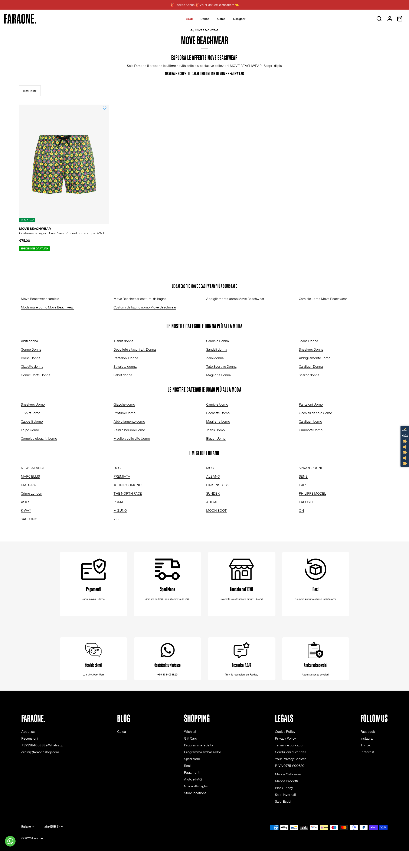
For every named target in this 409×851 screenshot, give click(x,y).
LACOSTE (306, 502)
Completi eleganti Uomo (39, 438)
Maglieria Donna (218, 375)
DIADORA (28, 485)
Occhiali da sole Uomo (315, 413)
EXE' (302, 485)
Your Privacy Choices (291, 759)
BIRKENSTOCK (217, 485)
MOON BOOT (216, 510)
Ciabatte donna (32, 366)
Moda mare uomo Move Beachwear (47, 307)
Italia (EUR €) (51, 826)
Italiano (26, 826)
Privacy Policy (285, 738)
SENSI (303, 476)
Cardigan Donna (311, 366)
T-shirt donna (123, 341)
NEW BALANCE (33, 468)
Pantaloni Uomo (311, 404)
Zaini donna (215, 358)
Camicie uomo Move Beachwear (323, 299)
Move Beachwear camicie (40, 299)
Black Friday (284, 788)
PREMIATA (122, 476)
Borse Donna (30, 358)
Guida (121, 731)
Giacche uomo (124, 404)
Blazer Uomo (216, 438)
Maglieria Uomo (218, 421)
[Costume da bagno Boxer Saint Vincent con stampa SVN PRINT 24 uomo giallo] (64, 164)
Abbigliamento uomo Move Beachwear (235, 299)
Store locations (195, 793)
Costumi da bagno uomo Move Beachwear (145, 307)
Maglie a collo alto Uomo (132, 438)
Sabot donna (123, 375)
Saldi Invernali (285, 794)
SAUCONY (29, 519)
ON (301, 510)
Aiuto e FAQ (193, 779)
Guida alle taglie (196, 786)
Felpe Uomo (30, 430)
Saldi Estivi (283, 801)
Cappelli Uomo (32, 421)
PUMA (118, 502)
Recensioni (29, 738)
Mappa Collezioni (288, 774)
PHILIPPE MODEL (312, 493)
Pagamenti (192, 772)
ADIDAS (212, 502)
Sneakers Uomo (33, 404)
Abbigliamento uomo (314, 358)
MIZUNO (120, 510)
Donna (204, 19)
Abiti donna (29, 341)
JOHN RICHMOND (127, 485)
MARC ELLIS (30, 476)
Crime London (31, 493)
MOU (210, 468)
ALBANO (213, 476)
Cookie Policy (285, 731)
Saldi (189, 19)
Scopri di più (273, 65)
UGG (117, 468)
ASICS (25, 502)
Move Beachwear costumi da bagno (140, 299)
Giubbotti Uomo (311, 430)
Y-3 (116, 519)
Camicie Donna (217, 341)
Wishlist (190, 731)
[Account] (389, 18)
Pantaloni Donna (126, 358)
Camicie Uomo (217, 404)
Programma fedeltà (198, 745)
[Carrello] (399, 18)
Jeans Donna (308, 341)
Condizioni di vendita (290, 752)
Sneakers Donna (311, 349)
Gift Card (190, 738)
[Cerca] (379, 18)
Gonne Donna (31, 349)
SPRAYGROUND (311, 468)
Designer (239, 19)
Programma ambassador (202, 752)
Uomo (221, 19)
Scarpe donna (309, 375)
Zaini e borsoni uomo (129, 430)
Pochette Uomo (218, 413)
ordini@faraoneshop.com (40, 752)
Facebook (367, 731)
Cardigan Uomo (310, 421)
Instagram (368, 738)
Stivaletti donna (125, 366)
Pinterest (367, 752)
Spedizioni (192, 759)
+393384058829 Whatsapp (42, 745)
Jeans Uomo (215, 430)
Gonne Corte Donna (35, 375)
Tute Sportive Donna (221, 366)
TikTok (365, 745)
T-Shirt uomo (30, 413)
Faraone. (37, 838)
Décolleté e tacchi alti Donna (135, 349)
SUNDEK (213, 493)
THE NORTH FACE (128, 493)
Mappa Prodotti (286, 781)
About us (28, 731)
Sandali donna (216, 349)
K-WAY (26, 510)
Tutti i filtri (30, 91)
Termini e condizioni (290, 745)
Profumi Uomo (124, 413)
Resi (187, 765)
